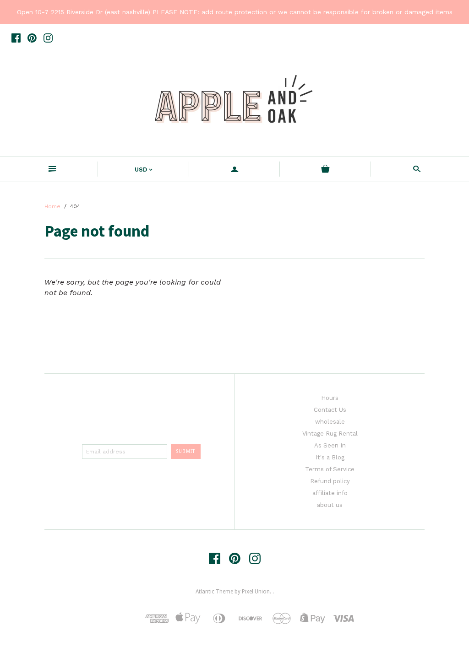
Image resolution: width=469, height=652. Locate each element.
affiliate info (330, 493)
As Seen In (330, 445)
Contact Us (330, 409)
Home (52, 206)
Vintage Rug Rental (330, 433)
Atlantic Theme (214, 591)
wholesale (330, 421)
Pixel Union (256, 591)
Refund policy (330, 481)
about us (330, 504)
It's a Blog (330, 457)
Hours (329, 397)
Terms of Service (329, 469)
